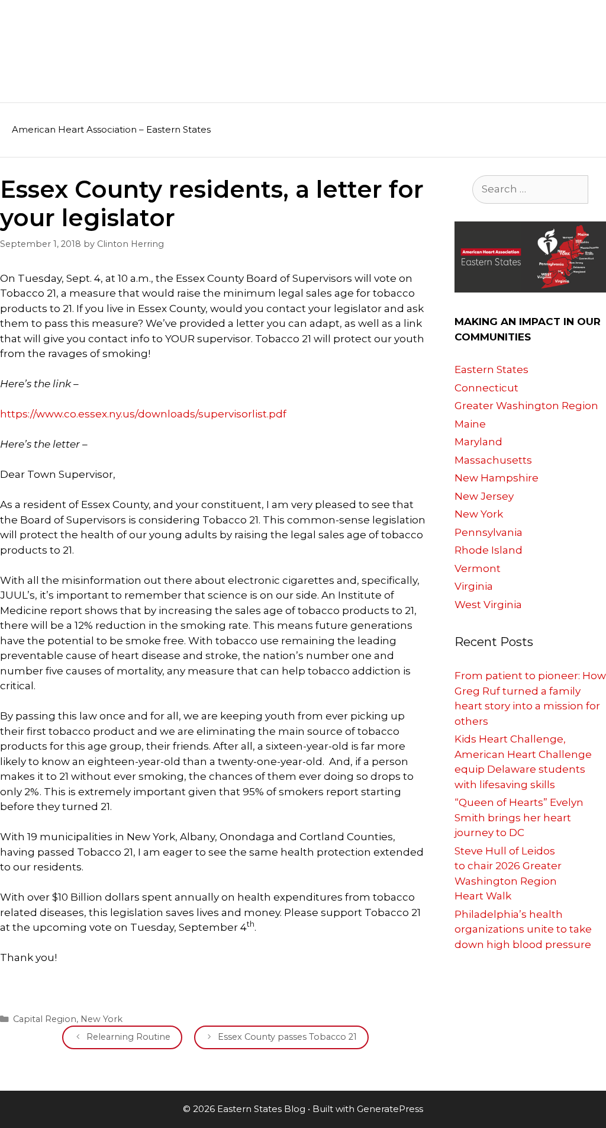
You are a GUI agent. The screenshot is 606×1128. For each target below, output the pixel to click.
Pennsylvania (488, 532)
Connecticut (486, 388)
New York (101, 1019)
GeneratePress (390, 1108)
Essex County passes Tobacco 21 (287, 1036)
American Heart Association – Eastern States (111, 129)
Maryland (478, 442)
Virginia (473, 586)
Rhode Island (488, 550)
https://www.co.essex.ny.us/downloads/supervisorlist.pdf (143, 414)
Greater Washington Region (526, 406)
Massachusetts (493, 460)
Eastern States (491, 369)
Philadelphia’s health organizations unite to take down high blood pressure (523, 929)
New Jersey (484, 496)
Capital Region (44, 1019)
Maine (470, 424)
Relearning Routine (128, 1036)
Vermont (477, 568)
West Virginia (488, 604)
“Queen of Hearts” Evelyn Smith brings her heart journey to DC (519, 817)
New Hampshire (496, 478)
